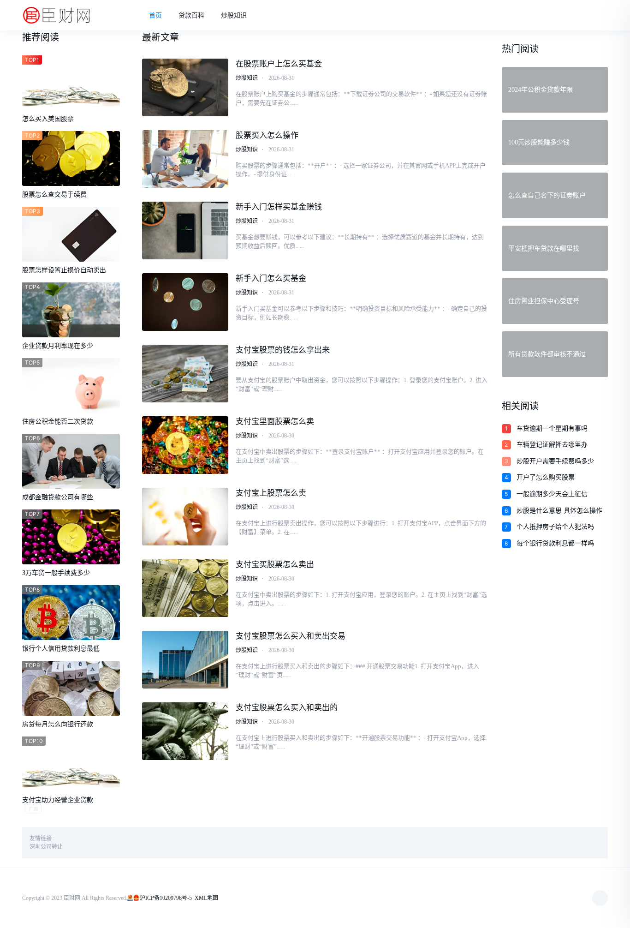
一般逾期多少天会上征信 (552, 494)
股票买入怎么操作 (267, 135)
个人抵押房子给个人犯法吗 (555, 526)
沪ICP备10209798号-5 (166, 898)
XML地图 (206, 898)
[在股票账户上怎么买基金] (185, 87)
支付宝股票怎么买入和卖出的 (287, 707)
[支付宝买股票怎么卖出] (185, 588)
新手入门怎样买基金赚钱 (279, 207)
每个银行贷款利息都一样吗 (555, 543)
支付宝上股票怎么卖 (271, 493)
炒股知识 (234, 15)
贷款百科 (191, 15)
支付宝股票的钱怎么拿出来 (283, 350)
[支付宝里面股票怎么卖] (185, 445)
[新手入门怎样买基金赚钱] (185, 230)
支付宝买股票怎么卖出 (275, 564)
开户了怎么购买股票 (546, 477)
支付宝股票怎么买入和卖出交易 (290, 636)
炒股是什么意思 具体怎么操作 (559, 510)
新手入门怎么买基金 (271, 278)
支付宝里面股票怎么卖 (275, 421)
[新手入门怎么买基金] (185, 302)
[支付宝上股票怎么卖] (185, 516)
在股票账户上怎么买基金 (279, 64)
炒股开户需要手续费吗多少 (555, 461)
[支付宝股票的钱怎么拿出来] (185, 373)
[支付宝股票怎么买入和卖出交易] (185, 660)
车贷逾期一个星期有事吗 (552, 428)
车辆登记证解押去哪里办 (552, 444)
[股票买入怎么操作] (185, 159)
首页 (155, 15)
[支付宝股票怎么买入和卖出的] (185, 731)
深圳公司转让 (46, 847)
